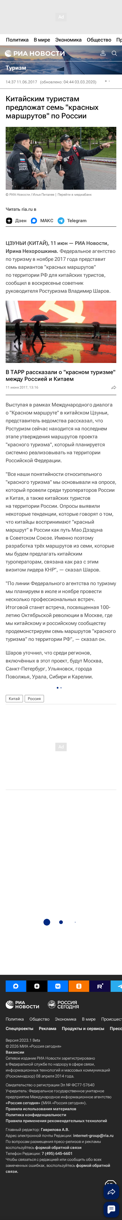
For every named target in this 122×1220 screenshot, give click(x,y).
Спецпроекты (19, 1028)
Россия (34, 698)
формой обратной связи (58, 1147)
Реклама (47, 1028)
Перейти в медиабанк (75, 195)
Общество (39, 1019)
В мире (89, 1019)
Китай (14, 698)
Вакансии (15, 1052)
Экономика (65, 1019)
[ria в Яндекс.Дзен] (37, 986)
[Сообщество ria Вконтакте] (58, 986)
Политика (15, 1019)
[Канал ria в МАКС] (16, 986)
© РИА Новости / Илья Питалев (30, 195)
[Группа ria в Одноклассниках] (79, 986)
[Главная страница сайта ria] (34, 53)
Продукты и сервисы (83, 1028)
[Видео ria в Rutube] (100, 986)
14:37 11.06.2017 (21, 82)
